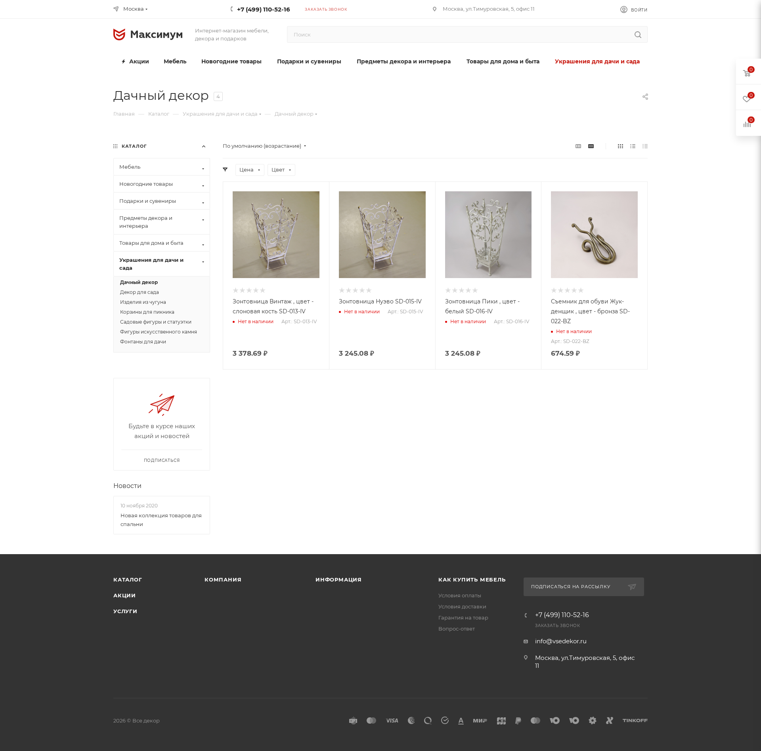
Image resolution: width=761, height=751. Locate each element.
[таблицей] (645, 145)
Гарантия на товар (463, 617)
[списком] (632, 145)
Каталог (127, 579)
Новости (127, 486)
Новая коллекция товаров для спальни (161, 519)
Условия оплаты (459, 595)
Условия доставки (462, 606)
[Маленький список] (578, 145)
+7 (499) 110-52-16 (263, 9)
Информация (338, 579)
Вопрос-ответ (456, 628)
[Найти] (638, 34)
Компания (223, 579)
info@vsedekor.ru (561, 641)
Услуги (125, 611)
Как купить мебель (472, 579)
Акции (124, 595)
